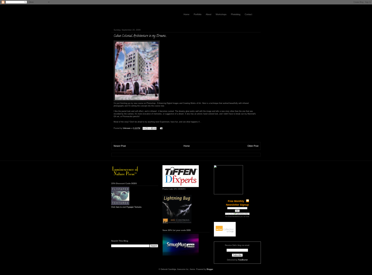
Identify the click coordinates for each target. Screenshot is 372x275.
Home (186, 14)
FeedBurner (243, 260)
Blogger (210, 269)
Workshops (221, 14)
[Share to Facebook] (152, 128)
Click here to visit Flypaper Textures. (126, 207)
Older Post (252, 146)
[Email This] (144, 128)
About (208, 14)
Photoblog (235, 14)
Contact (248, 14)
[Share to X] (149, 128)
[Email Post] (161, 128)
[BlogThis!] (146, 128)
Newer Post (120, 146)
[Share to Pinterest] (155, 128)
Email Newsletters (234, 216)
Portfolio (197, 14)
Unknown (127, 128)
